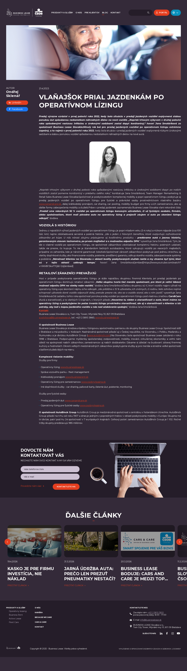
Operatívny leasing (18, 611)
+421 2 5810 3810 (155, 612)
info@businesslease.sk (150, 620)
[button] (176, 13)
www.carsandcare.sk (50, 204)
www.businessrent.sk (76, 377)
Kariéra (39, 612)
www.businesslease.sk (107, 317)
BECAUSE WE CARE (43, 617)
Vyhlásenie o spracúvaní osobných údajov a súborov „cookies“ (150, 649)
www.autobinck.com (99, 335)
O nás (37, 608)
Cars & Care (40, 622)
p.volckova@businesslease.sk (55, 317)
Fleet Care (14, 622)
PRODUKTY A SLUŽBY (15, 608)
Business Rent (16, 615)
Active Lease (15, 618)
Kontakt (39, 627)
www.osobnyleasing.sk (93, 382)
